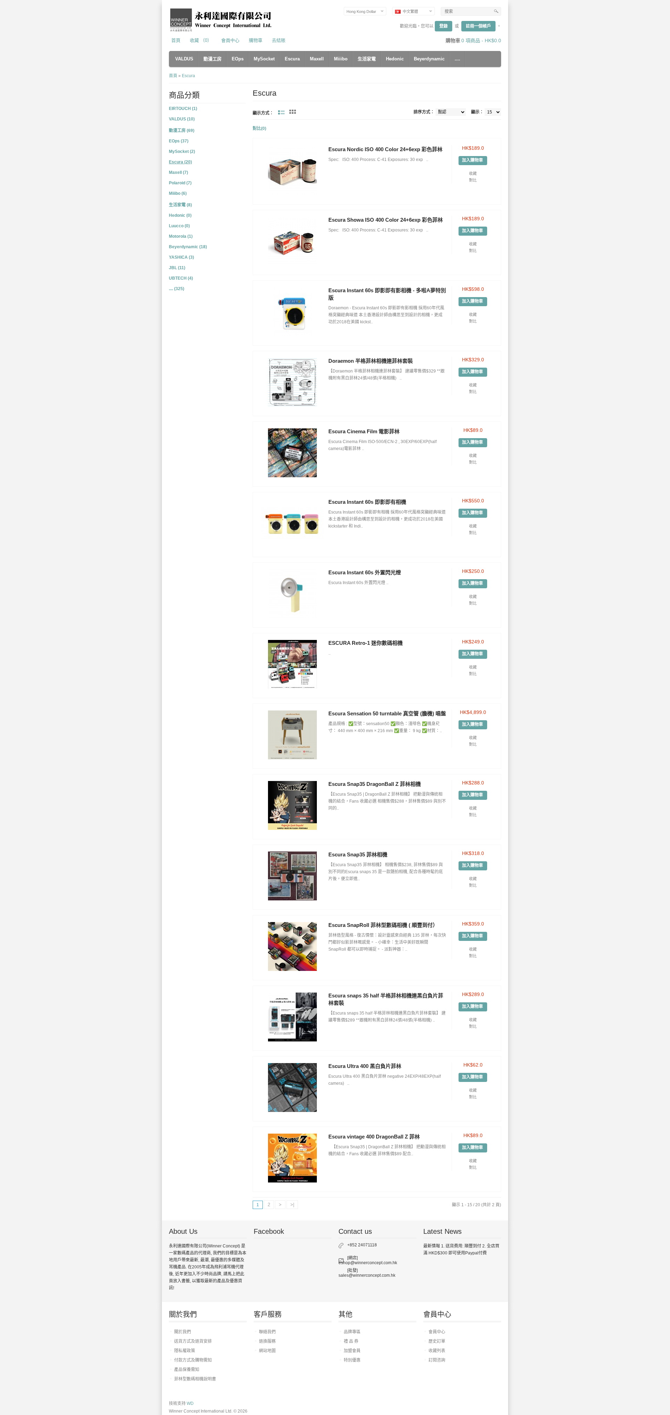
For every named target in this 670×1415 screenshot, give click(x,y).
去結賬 (278, 40)
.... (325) (176, 288)
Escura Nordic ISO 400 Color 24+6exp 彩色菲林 (385, 149)
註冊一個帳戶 (478, 26)
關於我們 (182, 1331)
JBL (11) (177, 267)
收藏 (473, 173)
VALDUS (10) (182, 119)
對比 (473, 180)
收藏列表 (437, 1350)
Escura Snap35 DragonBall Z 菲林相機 (374, 784)
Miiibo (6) (178, 193)
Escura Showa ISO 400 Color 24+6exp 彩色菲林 (385, 220)
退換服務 (267, 1341)
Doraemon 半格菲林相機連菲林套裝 (370, 361)
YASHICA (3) (181, 257)
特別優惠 (352, 1360)
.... (457, 58)
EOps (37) (178, 141)
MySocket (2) (182, 151)
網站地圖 (267, 1350)
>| (292, 1204)
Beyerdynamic (429, 58)
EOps (238, 58)
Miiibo (341, 58)
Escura (292, 58)
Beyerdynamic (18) (188, 246)
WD (190, 1403)
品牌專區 (352, 1331)
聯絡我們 (267, 1331)
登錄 (443, 26)
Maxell (317, 58)
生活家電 (367, 58)
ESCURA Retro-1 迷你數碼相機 (365, 643)
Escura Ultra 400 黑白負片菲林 (364, 1066)
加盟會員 (352, 1350)
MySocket (264, 58)
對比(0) (259, 128)
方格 (292, 112)
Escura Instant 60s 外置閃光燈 (364, 572)
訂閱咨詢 (437, 1360)
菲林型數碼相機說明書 (195, 1379)
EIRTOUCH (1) (183, 108)
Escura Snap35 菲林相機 (357, 854)
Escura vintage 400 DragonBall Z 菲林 (374, 1137)
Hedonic (395, 58)
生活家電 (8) (180, 204)
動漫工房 (212, 58)
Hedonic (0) (180, 215)
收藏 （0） (201, 40)
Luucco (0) (179, 225)
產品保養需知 (186, 1369)
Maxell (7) (178, 172)
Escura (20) (180, 162)
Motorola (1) (181, 236)
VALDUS (184, 58)
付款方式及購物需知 (193, 1360)
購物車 (255, 40)
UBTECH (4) (181, 278)
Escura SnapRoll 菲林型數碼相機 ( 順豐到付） (383, 925)
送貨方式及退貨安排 (193, 1341)
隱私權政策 (184, 1350)
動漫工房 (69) (181, 130)
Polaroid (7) (180, 182)
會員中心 (230, 40)
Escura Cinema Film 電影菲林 (364, 431)
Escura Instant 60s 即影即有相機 (367, 502)
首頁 (175, 40)
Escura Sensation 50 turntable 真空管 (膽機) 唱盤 (387, 713)
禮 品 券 (351, 1341)
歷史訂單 (437, 1341)
